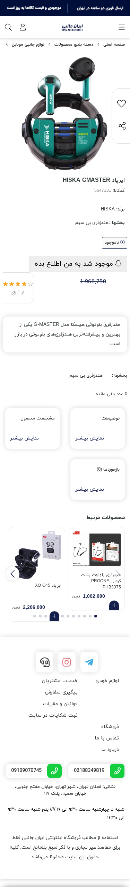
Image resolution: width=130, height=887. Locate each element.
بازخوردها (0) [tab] (108, 469)
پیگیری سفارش (61, 692)
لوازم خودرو (107, 681)
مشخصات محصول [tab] (38, 418)
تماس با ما (107, 738)
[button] (12, 574)
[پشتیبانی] (44, 662)
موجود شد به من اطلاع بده (75, 264)
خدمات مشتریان (60, 681)
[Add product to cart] (114, 605)
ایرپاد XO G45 (48, 585)
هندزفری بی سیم (92, 223)
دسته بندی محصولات (73, 44)
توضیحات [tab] (111, 418)
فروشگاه (110, 726)
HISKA (108, 209)
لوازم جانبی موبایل (28, 44)
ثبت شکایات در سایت (53, 715)
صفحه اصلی (114, 44)
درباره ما (110, 749)
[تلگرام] (89, 662)
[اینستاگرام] (67, 662)
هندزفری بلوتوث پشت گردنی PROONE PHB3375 (101, 580)
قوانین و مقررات (60, 704)
